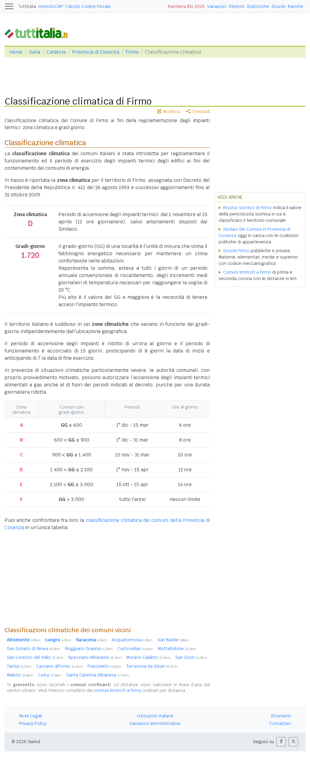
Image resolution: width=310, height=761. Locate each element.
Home (15, 52)
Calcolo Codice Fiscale (88, 6)
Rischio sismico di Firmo (247, 207)
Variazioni (216, 6)
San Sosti (191, 657)
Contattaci (280, 723)
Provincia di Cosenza (95, 52)
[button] (281, 741)
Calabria (56, 52)
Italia (34, 52)
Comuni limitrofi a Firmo (247, 272)
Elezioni (236, 6)
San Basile (173, 640)
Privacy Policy (32, 723)
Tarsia (19, 666)
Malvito (20, 675)
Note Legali (30, 716)
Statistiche (258, 6)
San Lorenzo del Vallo (35, 657)
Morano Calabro (148, 657)
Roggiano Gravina (89, 648)
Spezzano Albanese (94, 657)
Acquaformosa (132, 640)
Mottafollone (177, 648)
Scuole (278, 6)
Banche (295, 6)
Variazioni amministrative (155, 723)
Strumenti (281, 716)
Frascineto (104, 666)
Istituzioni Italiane (155, 716)
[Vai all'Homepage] (39, 32)
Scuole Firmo (236, 250)
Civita (49, 675)
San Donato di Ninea (33, 648)
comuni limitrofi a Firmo (118, 690)
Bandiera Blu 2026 (186, 6)
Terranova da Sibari (151, 666)
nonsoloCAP (50, 6)
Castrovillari (135, 648)
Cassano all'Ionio (59, 666)
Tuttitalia (27, 6)
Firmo (132, 52)
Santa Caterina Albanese (97, 675)
